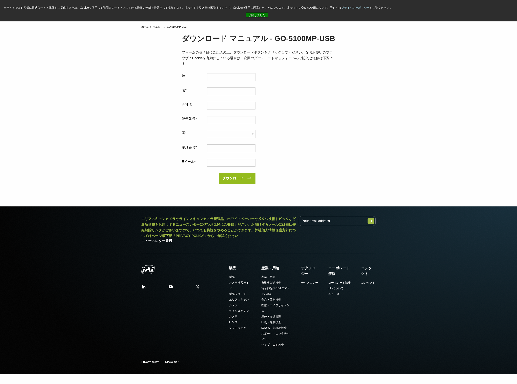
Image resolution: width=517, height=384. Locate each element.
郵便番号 (188, 119)
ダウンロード (233, 178)
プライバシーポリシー (355, 7)
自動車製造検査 (271, 282)
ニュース (333, 294)
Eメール (188, 162)
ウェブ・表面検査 (272, 344)
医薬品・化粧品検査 (274, 327)
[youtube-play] (170, 288)
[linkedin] (143, 288)
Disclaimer (172, 361)
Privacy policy (150, 361)
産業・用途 (270, 268)
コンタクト (366, 271)
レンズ (233, 322)
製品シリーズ (237, 294)
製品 (232, 268)
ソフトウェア (237, 327)
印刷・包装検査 (271, 322)
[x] (197, 288)
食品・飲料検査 (271, 299)
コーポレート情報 (339, 271)
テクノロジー (308, 271)
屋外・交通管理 (271, 316)
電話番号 (188, 147)
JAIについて (336, 288)
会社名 (187, 104)
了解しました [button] (256, 15)
